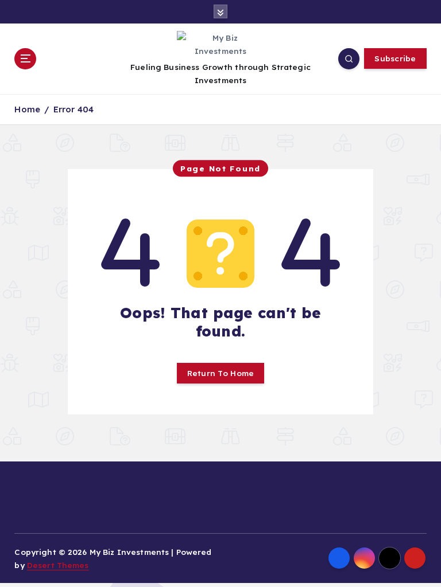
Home (27, 109)
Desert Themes (58, 565)
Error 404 (73, 109)
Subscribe (395, 58)
